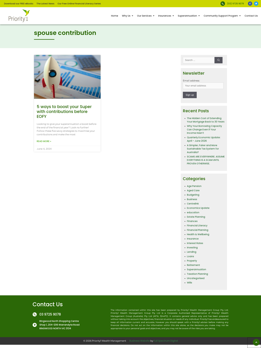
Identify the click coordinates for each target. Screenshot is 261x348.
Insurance (193, 238)
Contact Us (251, 15)
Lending (191, 252)
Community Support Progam (221, 15)
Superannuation (187, 15)
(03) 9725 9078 (235, 3)
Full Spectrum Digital (166, 340)
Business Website (139, 340)
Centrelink (193, 203)
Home (114, 15)
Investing (192, 247)
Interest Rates (195, 243)
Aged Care (193, 190)
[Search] (219, 60)
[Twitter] (256, 3)
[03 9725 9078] (35, 314)
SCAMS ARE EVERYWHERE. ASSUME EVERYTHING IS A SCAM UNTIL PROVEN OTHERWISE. (206, 160)
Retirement (193, 265)
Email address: (191, 80)
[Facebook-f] (250, 3)
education (193, 212)
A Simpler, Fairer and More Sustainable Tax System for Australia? (203, 149)
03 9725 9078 (50, 314)
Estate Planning (196, 216)
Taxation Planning (197, 274)
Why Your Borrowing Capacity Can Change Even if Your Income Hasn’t (204, 129)
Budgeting (193, 194)
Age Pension (194, 186)
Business (192, 199)
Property (192, 260)
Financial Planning (197, 230)
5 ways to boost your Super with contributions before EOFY (64, 111)
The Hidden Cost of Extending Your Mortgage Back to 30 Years (205, 120)
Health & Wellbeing (198, 234)
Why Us (126, 15)
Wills (189, 282)
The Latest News (45, 3)
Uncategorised (195, 278)
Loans (190, 256)
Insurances (164, 15)
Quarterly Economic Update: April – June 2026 (203, 139)
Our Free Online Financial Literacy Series (79, 3)
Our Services (144, 15)
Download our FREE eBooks (18, 3)
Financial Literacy (197, 225)
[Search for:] (199, 60)
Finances (192, 221)
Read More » (44, 141)
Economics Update (198, 208)
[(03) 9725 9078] (222, 3)
